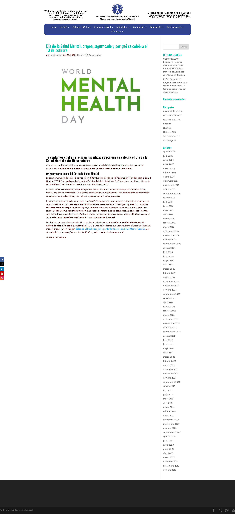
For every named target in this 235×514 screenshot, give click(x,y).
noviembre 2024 (171, 235)
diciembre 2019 (170, 461)
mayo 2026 (168, 164)
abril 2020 (168, 453)
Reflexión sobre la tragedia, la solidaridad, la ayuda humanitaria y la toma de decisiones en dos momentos (175, 85)
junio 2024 (168, 256)
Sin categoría (169, 140)
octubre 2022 (170, 327)
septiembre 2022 (171, 332)
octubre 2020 (170, 428)
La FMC (63, 27)
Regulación (155, 27)
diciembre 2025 (171, 181)
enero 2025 (168, 227)
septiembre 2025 (171, 193)
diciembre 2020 (171, 420)
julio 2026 (168, 156)
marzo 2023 (169, 306)
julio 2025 (168, 202)
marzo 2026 (169, 168)
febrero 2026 (169, 172)
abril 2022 (168, 352)
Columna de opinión (173, 111)
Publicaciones (174, 27)
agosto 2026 (169, 151)
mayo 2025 (168, 210)
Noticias (81, 55)
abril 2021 (168, 403)
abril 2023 (168, 302)
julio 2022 (168, 340)
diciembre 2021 (170, 369)
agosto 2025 (169, 198)
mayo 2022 (168, 348)
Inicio (54, 27)
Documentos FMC (172, 115)
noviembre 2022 (171, 323)
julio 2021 (167, 390)
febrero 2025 (169, 223)
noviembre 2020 (171, 424)
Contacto (116, 31)
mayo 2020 (168, 449)
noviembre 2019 (171, 466)
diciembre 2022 (171, 319)
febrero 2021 (169, 411)
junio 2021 (168, 394)
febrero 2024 (169, 273)
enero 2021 (168, 415)
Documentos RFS (171, 119)
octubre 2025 (169, 189)
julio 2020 (168, 440)
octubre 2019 (169, 470)
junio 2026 (168, 160)
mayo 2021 (168, 399)
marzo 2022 (169, 357)
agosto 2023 (169, 298)
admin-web (55, 55)
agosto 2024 (169, 248)
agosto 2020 (169, 436)
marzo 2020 (169, 457)
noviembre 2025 (171, 185)
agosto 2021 (169, 386)
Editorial (167, 124)
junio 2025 (168, 206)
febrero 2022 (169, 361)
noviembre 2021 (171, 373)
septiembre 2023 (171, 294)
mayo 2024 (168, 260)
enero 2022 (169, 365)
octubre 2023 (170, 290)
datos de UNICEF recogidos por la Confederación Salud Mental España (110, 229)
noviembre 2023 (171, 285)
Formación (138, 27)
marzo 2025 (169, 218)
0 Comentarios (94, 55)
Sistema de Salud (102, 27)
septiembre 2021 (171, 382)
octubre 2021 (169, 378)
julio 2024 (168, 252)
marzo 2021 (168, 407)
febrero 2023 (169, 311)
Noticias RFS (169, 132)
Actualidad (122, 27)
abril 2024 (168, 264)
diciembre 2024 (171, 231)
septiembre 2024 (171, 244)
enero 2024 (169, 277)
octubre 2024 (170, 239)
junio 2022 (168, 344)
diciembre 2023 (171, 281)
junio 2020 (168, 445)
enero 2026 (169, 177)
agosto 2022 (169, 336)
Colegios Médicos (82, 27)
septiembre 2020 (171, 432)
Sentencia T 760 (171, 136)
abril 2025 (168, 214)
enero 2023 (169, 315)
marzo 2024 (169, 269)
